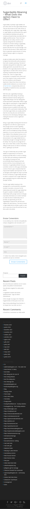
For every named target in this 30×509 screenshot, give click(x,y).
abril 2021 (6, 349)
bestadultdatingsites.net (10, 384)
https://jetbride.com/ (9, 421)
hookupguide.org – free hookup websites (14, 406)
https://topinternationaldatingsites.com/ (14, 431)
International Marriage (10, 436)
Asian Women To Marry (10, 369)
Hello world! (22, 312)
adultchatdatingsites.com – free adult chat (15, 367)
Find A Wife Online (9, 396)
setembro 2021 (8, 337)
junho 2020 (7, 354)
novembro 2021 (8, 332)
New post (6, 460)
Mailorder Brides (8, 448)
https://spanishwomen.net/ (11, 426)
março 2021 (7, 352)
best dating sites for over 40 (11, 374)
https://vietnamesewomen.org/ (12, 433)
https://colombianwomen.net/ (12, 416)
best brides (7, 372)
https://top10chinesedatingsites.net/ (13, 428)
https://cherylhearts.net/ (10, 411)
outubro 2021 (7, 334)
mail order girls (8, 445)
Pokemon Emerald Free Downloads (13, 470)
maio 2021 (7, 347)
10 (4, 364)
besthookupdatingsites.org (11, 386)
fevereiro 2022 (8, 325)
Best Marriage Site (9, 381)
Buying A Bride (8, 391)
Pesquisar (5, 273)
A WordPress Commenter (9, 312)
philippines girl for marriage (11, 468)
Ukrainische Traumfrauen (10, 479)
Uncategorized (8, 482)
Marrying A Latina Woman (11, 450)
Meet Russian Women (10, 455)
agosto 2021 (7, 339)
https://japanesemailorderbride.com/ (13, 418)
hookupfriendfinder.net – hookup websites (15, 404)
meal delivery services (9, 453)
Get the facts (7, 86)
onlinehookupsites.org (10, 465)
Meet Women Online (9, 458)
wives (5, 484)
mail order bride (8, 443)
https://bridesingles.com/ (10, 409)
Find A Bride (7, 394)
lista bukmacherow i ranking (11, 441)
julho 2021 (7, 342)
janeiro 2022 (7, 327)
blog (5, 389)
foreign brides (7, 401)
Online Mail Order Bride (10, 463)
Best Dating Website (9, 376)
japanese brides (8, 438)
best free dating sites (9, 379)
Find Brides (7, 399)
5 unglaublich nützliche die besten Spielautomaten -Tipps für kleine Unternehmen (11, 294)
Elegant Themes (18, 505)
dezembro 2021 (8, 329)
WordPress (20, 507)
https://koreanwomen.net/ (11, 423)
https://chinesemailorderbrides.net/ (13, 413)
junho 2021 (7, 344)
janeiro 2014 (7, 357)
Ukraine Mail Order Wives (10, 477)
